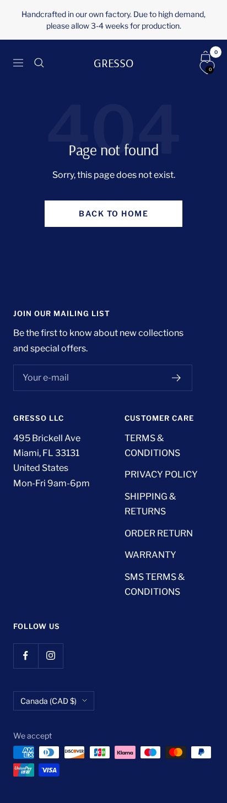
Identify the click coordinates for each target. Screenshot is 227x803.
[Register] (176, 378)
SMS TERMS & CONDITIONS (155, 584)
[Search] (39, 63)
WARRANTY (150, 555)
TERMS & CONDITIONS (152, 445)
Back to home (113, 213)
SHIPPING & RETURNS (150, 504)
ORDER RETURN (159, 533)
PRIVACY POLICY (161, 474)
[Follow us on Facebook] (25, 655)
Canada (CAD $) (48, 701)
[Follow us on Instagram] (50, 655)
